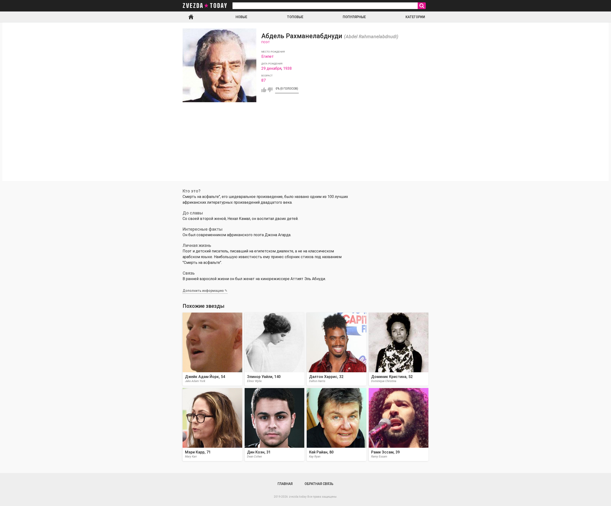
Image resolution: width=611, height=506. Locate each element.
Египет (267, 56)
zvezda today (205, 6)
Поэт (265, 42)
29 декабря (271, 68)
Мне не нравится (270, 89)
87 (263, 80)
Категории (415, 17)
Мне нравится (263, 89)
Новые (241, 17)
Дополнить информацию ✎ (205, 291)
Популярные (354, 17)
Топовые (295, 17)
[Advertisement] (305, 147)
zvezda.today (297, 496)
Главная (191, 17)
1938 (287, 68)
